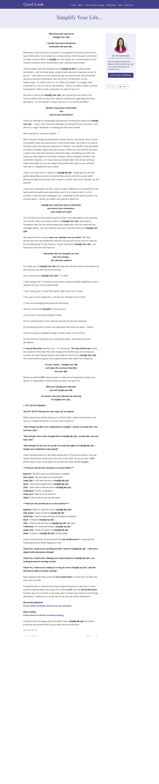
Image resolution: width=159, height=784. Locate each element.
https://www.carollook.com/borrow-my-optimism (47, 605)
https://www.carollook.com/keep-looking (43, 615)
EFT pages (83, 461)
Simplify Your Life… (79, 17)
